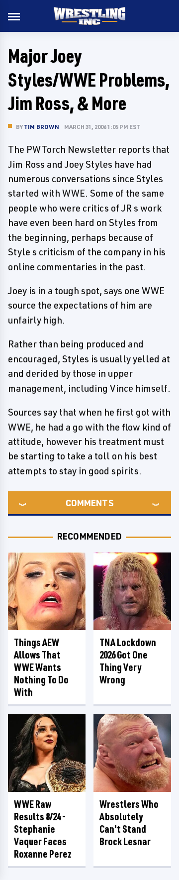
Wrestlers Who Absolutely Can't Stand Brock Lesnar (129, 823)
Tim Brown (41, 126)
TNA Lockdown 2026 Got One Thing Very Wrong (127, 661)
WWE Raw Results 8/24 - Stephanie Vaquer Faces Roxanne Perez (43, 829)
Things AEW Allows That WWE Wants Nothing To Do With (41, 667)
